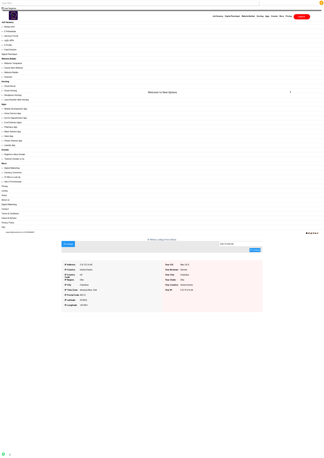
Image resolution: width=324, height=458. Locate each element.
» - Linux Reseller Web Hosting (15, 100)
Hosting (260, 16)
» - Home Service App (11, 113)
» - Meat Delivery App (11, 131)
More (281, 16)
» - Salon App (7, 136)
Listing (4, 191)
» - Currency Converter (12, 172)
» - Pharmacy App (9, 127)
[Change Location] (321, 3)
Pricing (5, 186)
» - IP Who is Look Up (11, 177)
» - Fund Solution (9, 49)
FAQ (3, 227)
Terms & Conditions (10, 213)
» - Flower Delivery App (12, 141)
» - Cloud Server (9, 86)
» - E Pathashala (9, 31)
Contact (5, 209)
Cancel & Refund (9, 218)
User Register (10, 8)
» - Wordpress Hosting (11, 95)
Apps (267, 16)
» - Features (7, 77)
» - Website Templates (12, 63)
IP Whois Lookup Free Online (161, 239)
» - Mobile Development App (14, 109)
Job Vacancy (217, 16)
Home (4, 195)
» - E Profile (7, 45)
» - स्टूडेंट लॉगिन (8, 40)
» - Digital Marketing (10, 168)
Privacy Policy (8, 222)
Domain (274, 16)
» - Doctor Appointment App (14, 118)
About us (5, 200)
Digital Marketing (9, 204)
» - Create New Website (12, 68)
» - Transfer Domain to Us (13, 159)
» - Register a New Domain (13, 154)
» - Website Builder (10, 72)
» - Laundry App (8, 145)
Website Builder (248, 16)
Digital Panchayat (9, 54)
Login (300, 17)
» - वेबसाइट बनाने (8, 27)
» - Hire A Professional (11, 181)
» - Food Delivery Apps (12, 122)
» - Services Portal (10, 36)
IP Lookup (68, 244)
